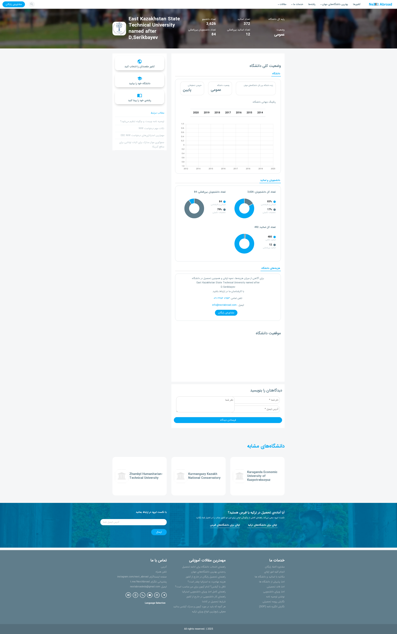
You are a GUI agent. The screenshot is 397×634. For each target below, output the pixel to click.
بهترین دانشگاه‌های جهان (335, 4)
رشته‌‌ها (311, 4)
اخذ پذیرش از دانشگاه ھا (272, 581)
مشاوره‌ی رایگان (14, 4)
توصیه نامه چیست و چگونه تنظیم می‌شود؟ (142, 121)
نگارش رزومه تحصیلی (274, 601)
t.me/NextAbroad (140, 581)
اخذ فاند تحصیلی (276, 586)
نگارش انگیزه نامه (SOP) (272, 606)
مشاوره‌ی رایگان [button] (226, 312)
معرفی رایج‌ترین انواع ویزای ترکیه (209, 611)
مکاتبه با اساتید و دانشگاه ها (270, 576)
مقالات (283, 4)
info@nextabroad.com (224, 305)
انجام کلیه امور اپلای (274, 571)
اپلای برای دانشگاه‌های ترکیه (262, 525)
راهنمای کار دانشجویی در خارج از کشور (206, 596)
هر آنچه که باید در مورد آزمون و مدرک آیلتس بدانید (199, 606)
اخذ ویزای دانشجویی (274, 591)
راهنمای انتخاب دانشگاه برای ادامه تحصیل (204, 566)
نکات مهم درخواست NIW (151, 128)
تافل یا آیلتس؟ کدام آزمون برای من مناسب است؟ (200, 586)
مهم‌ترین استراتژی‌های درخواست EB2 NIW (142, 135)
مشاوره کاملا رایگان (275, 566)
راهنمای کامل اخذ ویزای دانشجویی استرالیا (204, 591)
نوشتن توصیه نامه (275, 596)
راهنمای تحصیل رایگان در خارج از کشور (206, 576)
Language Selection (155, 603)
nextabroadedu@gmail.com (145, 586)
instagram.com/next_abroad (132, 576)
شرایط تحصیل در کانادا (214, 601)
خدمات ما (298, 4)
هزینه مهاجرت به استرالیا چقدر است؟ (207, 581)
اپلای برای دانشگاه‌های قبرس (225, 525)
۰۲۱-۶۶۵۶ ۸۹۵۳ (222, 298)
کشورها (356, 4)
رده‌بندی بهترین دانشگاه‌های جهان (208, 571)
